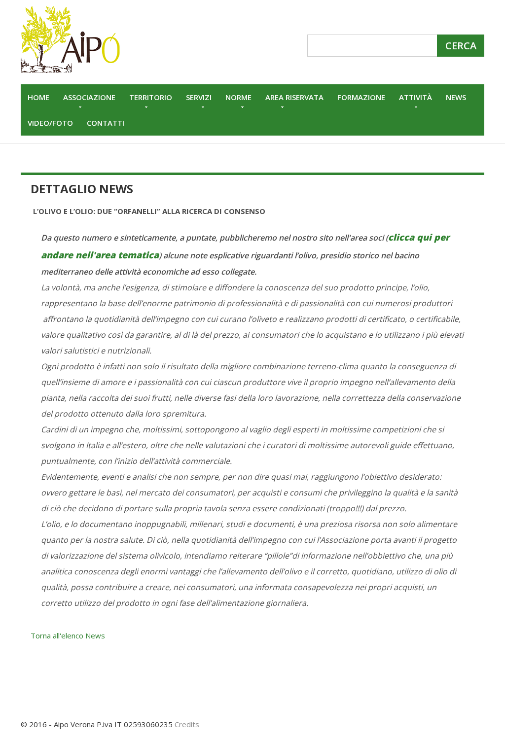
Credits (187, 724)
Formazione (361, 97)
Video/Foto (50, 123)
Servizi (199, 97)
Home (38, 97)
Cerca (460, 45)
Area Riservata (294, 97)
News (456, 97)
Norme (238, 97)
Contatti (105, 123)
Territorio (150, 97)
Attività (415, 97)
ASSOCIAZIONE (89, 97)
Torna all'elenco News (68, 635)
